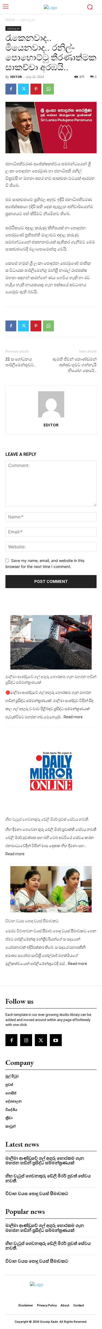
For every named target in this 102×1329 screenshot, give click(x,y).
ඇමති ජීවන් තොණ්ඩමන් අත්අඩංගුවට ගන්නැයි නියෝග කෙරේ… (75, 365)
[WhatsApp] (48, 89)
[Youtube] (56, 1040)
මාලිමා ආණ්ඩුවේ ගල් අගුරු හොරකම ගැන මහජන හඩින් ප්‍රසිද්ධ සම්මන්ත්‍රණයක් (50, 679)
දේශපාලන (27, 19)
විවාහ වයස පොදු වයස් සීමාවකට (32, 921)
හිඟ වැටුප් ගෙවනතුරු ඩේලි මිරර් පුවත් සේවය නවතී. (47, 819)
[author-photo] (51, 417)
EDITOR (16, 77)
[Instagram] (26, 1040)
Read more (73, 717)
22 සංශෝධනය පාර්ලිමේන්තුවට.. (20, 362)
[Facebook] (10, 89)
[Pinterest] (35, 89)
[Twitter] (23, 89)
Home (10, 19)
